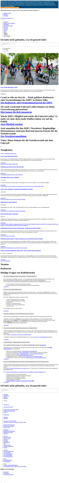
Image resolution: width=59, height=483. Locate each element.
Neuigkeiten (6, 395)
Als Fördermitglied (7, 455)
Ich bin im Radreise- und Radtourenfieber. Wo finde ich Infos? (17, 342)
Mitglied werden (7, 13)
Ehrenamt (5, 27)
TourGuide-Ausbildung (8, 426)
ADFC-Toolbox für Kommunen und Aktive (16, 368)
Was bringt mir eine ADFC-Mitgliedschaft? (12, 289)
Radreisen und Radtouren (9, 431)
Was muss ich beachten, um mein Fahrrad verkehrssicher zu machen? (19, 313)
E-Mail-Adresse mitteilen (9, 410)
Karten (27, 356)
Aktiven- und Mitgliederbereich (10, 465)
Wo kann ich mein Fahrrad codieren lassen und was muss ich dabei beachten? (20, 328)
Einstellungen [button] (8, 7)
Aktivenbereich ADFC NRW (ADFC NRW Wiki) (14, 466)
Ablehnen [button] (3, 7)
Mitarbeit (5, 440)
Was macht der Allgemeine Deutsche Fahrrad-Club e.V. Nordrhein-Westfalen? (20, 276)
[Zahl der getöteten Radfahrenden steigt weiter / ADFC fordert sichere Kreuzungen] (29, 247)
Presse (4, 30)
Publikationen (6, 442)
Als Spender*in (7, 452)
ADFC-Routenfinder (23, 352)
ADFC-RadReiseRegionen (36, 353)
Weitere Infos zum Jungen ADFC (11, 409)
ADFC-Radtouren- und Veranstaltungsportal (36, 357)
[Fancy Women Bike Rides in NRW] (29, 153)
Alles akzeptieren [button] (15, 7)
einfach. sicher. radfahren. (9, 23)
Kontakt (5, 412)
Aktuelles (5, 22)
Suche (5, 36)
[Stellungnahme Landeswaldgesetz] (29, 199)
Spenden (5, 14)
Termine (5, 397)
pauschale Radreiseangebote (25, 355)
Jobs (4, 443)
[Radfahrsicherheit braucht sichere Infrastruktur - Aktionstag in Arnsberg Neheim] (29, 224)
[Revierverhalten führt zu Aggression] (29, 211)
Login (4, 32)
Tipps (24, 356)
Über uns (5, 28)
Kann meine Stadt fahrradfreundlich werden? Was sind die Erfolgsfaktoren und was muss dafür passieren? (26, 361)
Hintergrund (6, 414)
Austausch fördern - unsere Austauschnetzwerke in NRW (20, 380)
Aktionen (5, 433)
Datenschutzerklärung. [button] (9, 6)
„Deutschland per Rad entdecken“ (29, 351)
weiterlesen (6, 286)
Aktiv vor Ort (6, 427)
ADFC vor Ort (6, 438)
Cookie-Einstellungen (8, 474)
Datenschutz (6, 473)
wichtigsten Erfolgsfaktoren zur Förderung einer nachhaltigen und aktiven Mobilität (24, 372)
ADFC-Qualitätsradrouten (22, 353)
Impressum (5, 472)
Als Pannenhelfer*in (8, 456)
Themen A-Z (6, 404)
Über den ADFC (7, 437)
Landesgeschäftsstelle (8, 446)
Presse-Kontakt (6, 461)
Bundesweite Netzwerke (9, 424)
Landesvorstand (7, 445)
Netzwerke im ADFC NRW (9, 421)
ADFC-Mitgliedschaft (8, 451)
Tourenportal (42, 345)
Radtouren (5, 398)
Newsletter (5, 15)
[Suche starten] (2, 45)
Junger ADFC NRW (8, 25)
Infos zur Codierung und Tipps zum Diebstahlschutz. (19, 334)
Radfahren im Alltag (8, 432)
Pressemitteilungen (7, 460)
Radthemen (6, 24)
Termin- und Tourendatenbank (41, 337)
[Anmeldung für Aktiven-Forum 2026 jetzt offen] (29, 164)
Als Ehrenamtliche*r (8, 453)
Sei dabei (5, 29)
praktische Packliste (37, 356)
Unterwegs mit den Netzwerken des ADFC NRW (14, 422)
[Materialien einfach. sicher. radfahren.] (29, 174)
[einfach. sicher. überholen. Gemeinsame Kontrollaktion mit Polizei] (29, 186)
